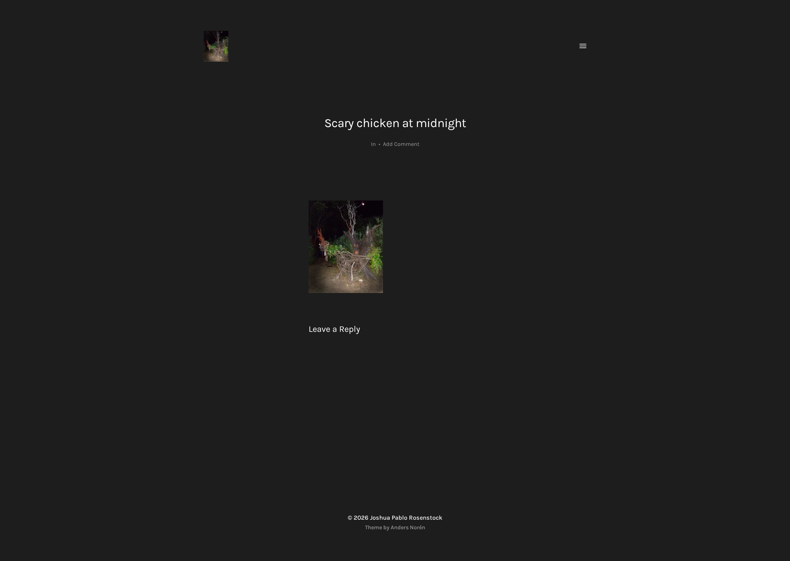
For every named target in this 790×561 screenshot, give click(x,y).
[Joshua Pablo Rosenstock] (383, 46)
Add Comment (401, 144)
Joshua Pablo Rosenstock (406, 517)
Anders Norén (408, 527)
